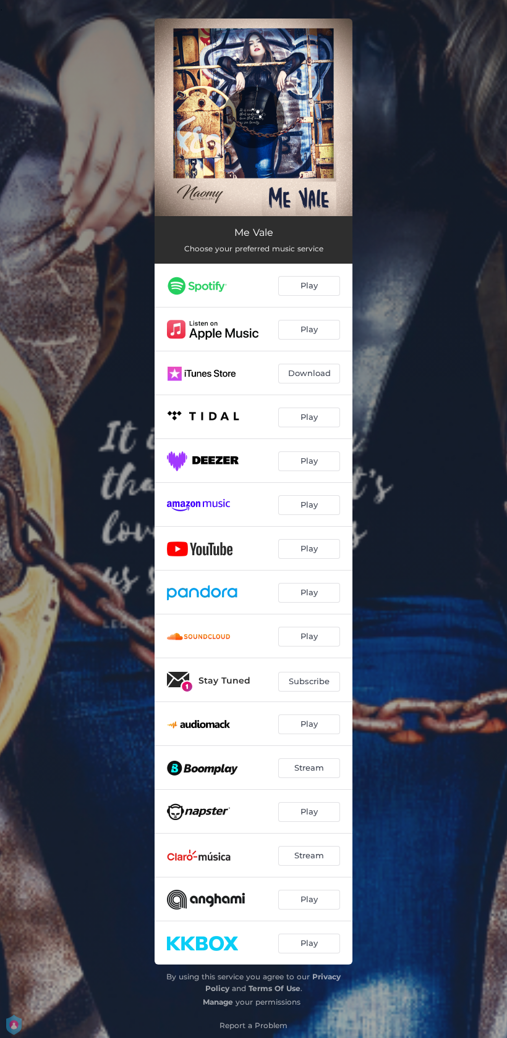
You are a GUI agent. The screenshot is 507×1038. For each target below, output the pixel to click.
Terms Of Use (274, 988)
